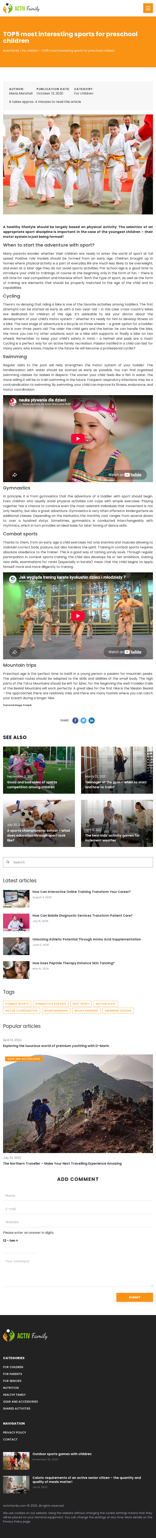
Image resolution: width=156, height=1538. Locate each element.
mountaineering (56, 1010)
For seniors (12, 1381)
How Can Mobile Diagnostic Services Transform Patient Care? (82, 916)
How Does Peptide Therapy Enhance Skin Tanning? (73, 963)
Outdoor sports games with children (62, 1454)
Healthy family (14, 1395)
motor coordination (21, 1010)
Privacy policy (14, 1432)
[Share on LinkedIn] (92, 720)
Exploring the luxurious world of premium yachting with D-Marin (56, 1045)
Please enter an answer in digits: (28, 1232)
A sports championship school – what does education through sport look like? (38, 835)
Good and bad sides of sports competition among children (32, 784)
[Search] (8, 862)
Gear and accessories (20, 1402)
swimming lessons (118, 1010)
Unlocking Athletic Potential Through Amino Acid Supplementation (86, 939)
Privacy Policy (12, 1522)
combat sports (17, 1003)
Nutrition (11, 1388)
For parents (12, 1374)
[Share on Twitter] (83, 720)
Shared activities (16, 1408)
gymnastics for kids (50, 1003)
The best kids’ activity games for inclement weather (112, 838)
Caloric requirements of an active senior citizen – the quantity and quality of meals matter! (86, 1480)
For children (83, 93)
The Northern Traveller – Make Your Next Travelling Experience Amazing (62, 1163)
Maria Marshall (20, 93)
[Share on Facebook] (75, 720)
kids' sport (81, 1003)
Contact (10, 1439)
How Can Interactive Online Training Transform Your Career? (81, 892)
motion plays (106, 1003)
